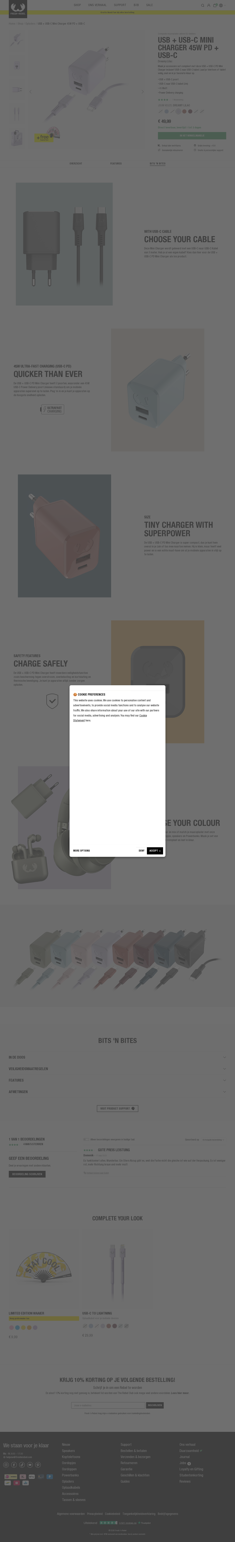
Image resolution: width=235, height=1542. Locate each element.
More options (81, 850)
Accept (153, 850)
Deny (141, 850)
